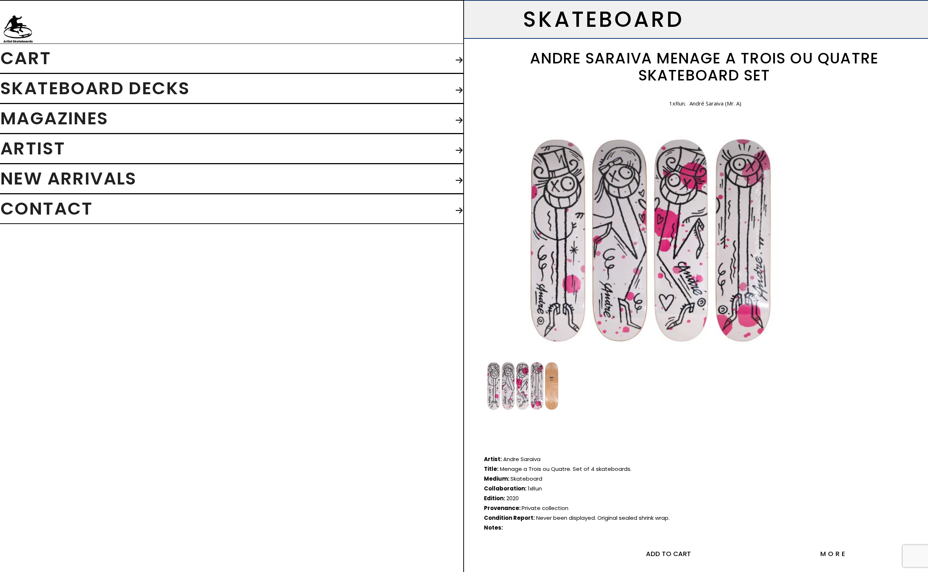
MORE (833, 553)
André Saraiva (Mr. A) (715, 103)
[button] (668, 553)
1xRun (677, 103)
